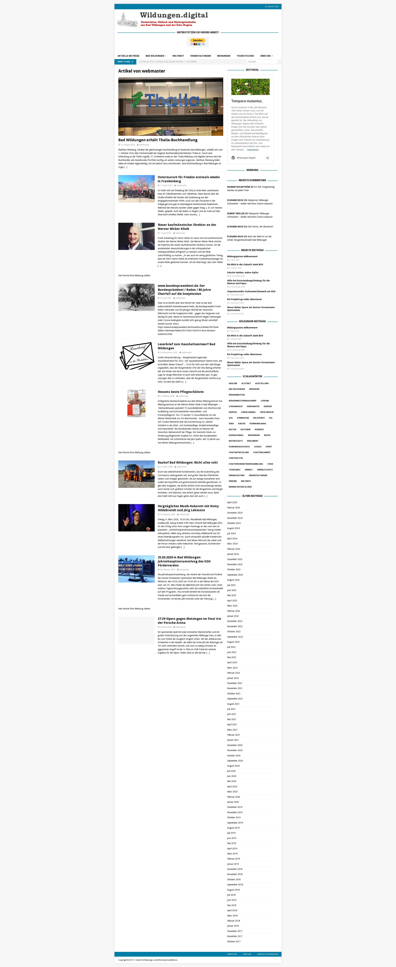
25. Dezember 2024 (237, 276)
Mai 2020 (231, 781)
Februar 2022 (233, 673)
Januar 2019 (233, 864)
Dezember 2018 (234, 869)
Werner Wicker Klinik (240, 487)
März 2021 (232, 729)
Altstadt (246, 383)
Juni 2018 (231, 900)
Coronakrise (236, 406)
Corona (265, 401)
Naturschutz (236, 441)
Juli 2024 (231, 533)
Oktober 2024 (234, 523)
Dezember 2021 (234, 683)
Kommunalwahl (258, 424)
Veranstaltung (237, 475)
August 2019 (233, 828)
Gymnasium (243, 418)
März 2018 (232, 915)
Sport (269, 447)
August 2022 (233, 642)
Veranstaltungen (200, 56)
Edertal (233, 412)
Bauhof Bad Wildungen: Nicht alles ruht (188, 462)
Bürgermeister (237, 395)
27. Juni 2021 (165, 298)
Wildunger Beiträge (252, 321)
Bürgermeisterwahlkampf (242, 401)
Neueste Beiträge (252, 250)
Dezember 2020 (234, 745)
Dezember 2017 (234, 931)
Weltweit (246, 481)
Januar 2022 (233, 678)
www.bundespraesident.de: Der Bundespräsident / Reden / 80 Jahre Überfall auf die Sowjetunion (184, 290)
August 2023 (233, 580)
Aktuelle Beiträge (128, 56)
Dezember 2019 (234, 807)
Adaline (233, 383)
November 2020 (235, 750)
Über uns (265, 56)
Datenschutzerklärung (267, 954)
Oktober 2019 (234, 817)
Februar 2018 (233, 921)
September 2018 (235, 884)
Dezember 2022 (234, 621)
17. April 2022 (166, 185)
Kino (231, 424)
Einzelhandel (248, 412)
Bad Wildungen (155, 56)
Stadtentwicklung (239, 452)
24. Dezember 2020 (168, 352)
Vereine (233, 481)
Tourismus (234, 470)
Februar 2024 (233, 549)
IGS (270, 418)
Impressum (232, 954)
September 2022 (235, 637)
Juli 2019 (231, 833)
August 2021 (233, 704)
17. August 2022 (128, 145)
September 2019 (235, 822)
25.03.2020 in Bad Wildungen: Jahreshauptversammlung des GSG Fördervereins (184, 561)
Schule (257, 447)
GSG (231, 418)
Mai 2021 (231, 719)
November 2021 (235, 688)
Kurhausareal (236, 435)
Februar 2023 (233, 611)
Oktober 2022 (234, 631)
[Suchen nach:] (262, 61)
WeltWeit (178, 56)
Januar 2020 (233, 802)
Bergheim (254, 389)
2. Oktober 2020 (167, 396)
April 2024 (232, 538)
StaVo (270, 464)
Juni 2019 (231, 838)
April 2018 (232, 910)
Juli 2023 (231, 585)
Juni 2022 (231, 652)
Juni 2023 (231, 590)
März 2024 (232, 543)
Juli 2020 (231, 771)
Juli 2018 (231, 895)
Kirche (241, 424)
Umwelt (249, 470)
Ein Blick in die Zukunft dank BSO (245, 264)
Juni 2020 (231, 776)
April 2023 (232, 600)
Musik (267, 435)
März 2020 (232, 791)
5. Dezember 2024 (236, 303)
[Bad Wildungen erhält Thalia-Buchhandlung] (170, 106)
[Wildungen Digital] (162, 26)
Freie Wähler (267, 412)
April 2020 (232, 786)
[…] (125, 167)
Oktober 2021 (234, 693)
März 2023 (232, 605)
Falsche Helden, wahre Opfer (242, 272)
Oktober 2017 (234, 941)
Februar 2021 (233, 735)
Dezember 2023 (234, 559)
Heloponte (259, 418)
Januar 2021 (233, 740)
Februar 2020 (233, 797)
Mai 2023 (231, 595)
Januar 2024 (233, 554)
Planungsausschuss (239, 447)
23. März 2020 (166, 467)
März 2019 (232, 853)
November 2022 (235, 626)
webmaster (144, 145)
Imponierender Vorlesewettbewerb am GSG (251, 291)
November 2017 (235, 936)
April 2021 (232, 724)
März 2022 (232, 667)
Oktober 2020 (234, 755)
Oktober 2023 (234, 569)
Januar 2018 (233, 926)
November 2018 (235, 874)
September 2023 (235, 575)
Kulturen (245, 429)
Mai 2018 (231, 905)
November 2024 (235, 518)
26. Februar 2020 (167, 514)
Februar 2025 (233, 507)
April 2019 (232, 848)
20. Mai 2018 (165, 627)
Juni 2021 (231, 714)
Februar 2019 (233, 858)
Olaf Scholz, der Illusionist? (260, 226)
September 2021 (235, 698)
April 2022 (232, 662)
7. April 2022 (165, 233)
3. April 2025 (234, 260)
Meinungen (223, 56)
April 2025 (232, 502)
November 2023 (235, 564)
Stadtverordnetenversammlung (246, 464)
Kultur (232, 429)
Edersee (268, 406)
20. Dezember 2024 (237, 287)
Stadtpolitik (236, 458)
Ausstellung (262, 383)
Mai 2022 (231, 657)
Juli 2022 (231, 647)
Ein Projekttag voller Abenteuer (244, 299)
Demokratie (253, 406)
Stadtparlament (262, 452)
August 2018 (233, 890)
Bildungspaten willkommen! (242, 256)
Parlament (252, 441)
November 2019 (235, 812)
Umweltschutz (265, 470)
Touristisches (245, 56)
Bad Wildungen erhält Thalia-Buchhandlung (157, 140)
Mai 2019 (231, 843)
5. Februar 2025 (235, 268)
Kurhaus (259, 429)
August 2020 (233, 766)
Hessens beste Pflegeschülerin (181, 392)
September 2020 (235, 760)
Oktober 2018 (234, 879)
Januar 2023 (233, 616)
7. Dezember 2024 (236, 295)
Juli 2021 (231, 709)
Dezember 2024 (234, 512)
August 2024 (233, 528)
